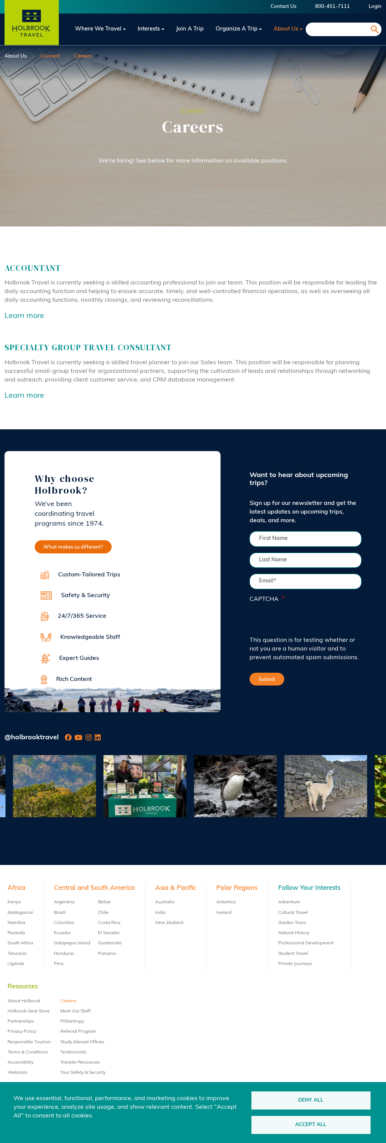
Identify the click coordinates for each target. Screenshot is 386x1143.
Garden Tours (292, 923)
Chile (103, 912)
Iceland (223, 912)
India (160, 912)
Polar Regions (236, 888)
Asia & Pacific (175, 888)
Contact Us (283, 6)
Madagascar (20, 912)
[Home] (32, 29)
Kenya (14, 902)
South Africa (20, 943)
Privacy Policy (22, 1031)
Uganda (16, 964)
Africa (16, 888)
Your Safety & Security (83, 1072)
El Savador (109, 933)
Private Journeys (295, 964)
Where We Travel (98, 29)
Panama (107, 953)
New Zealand (169, 923)
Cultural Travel (293, 912)
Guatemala (109, 943)
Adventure (289, 902)
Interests (149, 29)
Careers (68, 1001)
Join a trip (190, 29)
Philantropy (72, 1021)
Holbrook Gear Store (29, 1011)
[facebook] (68, 738)
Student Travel (293, 953)
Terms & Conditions (28, 1052)
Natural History (293, 933)
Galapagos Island (72, 943)
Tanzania (17, 953)
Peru (59, 964)
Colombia (64, 923)
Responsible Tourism (29, 1042)
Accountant (33, 268)
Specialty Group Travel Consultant (88, 347)
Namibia (16, 923)
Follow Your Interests (309, 888)
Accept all (310, 1124)
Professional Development (306, 943)
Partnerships (21, 1021)
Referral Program (78, 1031)
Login (375, 6)
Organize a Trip (236, 29)
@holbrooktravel (32, 737)
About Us (286, 29)
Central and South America (94, 888)
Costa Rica (109, 923)
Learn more (24, 316)
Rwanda (16, 933)
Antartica (226, 902)
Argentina (64, 902)
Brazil (60, 912)
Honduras (64, 953)
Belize (104, 902)
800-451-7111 (332, 6)
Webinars (18, 1072)
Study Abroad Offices (82, 1042)
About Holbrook (24, 1001)
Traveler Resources (80, 1062)
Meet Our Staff (75, 1011)
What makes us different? (73, 547)
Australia (164, 902)
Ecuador (62, 933)
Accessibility (21, 1062)
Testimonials (73, 1052)
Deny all (310, 1100)
